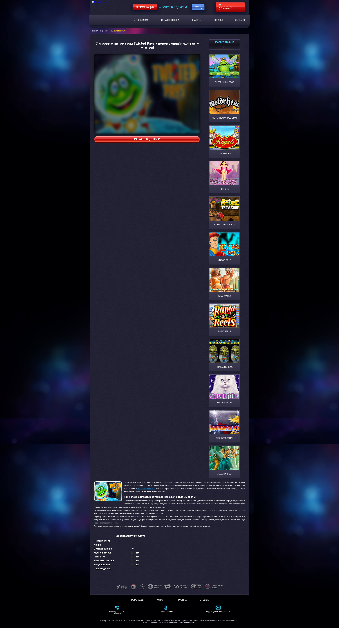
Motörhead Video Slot (146, 489)
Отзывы (204, 600)
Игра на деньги (170, 20)
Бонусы (218, 20)
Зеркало (240, 20)
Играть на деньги (147, 139)
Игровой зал (141, 20)
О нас (160, 600)
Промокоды (137, 600)
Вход (198, 7)
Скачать (196, 20)
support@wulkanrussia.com (218, 612)
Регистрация (145, 7)
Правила (182, 600)
